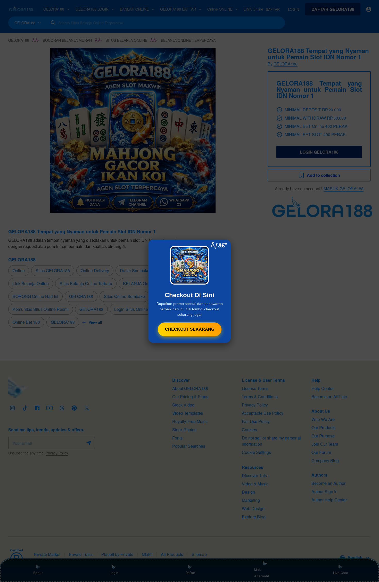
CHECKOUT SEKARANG (189, 329)
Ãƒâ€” (219, 245)
